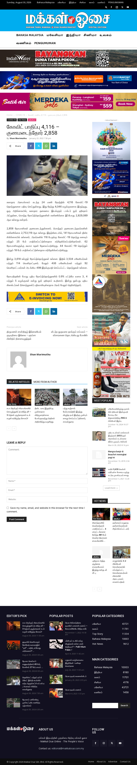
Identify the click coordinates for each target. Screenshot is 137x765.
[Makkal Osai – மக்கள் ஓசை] (68, 20)
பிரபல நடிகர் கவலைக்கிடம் (76, 676)
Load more (110, 487)
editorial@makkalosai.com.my (68, 748)
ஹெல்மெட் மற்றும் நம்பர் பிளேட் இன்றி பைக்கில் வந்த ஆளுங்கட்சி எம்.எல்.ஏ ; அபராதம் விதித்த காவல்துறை (33, 683)
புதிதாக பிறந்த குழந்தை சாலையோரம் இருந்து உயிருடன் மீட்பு (99, 567)
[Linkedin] (53, 146)
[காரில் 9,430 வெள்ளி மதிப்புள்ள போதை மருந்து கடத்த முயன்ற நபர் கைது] (99, 472)
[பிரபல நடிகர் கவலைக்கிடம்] (56, 679)
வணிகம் (101, 2)
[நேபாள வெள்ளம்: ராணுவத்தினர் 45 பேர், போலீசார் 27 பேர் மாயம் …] (13, 664)
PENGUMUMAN (115, 2)
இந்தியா (72, 2)
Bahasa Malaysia (45, 2)
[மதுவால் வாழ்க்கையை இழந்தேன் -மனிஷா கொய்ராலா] (56, 663)
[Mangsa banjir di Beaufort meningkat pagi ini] (99, 454)
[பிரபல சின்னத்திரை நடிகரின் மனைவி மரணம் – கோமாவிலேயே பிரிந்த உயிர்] (56, 626)
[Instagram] (116, 7)
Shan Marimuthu (18, 138)
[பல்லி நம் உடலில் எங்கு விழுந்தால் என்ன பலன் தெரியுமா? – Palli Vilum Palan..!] (56, 644)
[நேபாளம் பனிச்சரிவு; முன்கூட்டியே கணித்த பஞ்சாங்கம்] (13, 702)
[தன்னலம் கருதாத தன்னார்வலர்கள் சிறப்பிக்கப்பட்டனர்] (121, 514)
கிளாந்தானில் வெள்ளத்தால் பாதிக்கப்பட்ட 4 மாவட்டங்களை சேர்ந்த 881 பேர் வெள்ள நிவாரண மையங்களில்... (99, 532)
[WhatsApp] (46, 146)
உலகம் (91, 2)
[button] (106, 7)
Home (10, 115)
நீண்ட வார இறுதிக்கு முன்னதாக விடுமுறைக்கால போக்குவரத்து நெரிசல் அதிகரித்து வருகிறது (45, 415)
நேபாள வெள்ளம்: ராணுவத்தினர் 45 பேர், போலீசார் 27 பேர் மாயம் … (32, 664)
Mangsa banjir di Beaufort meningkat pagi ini (117, 454)
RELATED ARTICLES (19, 382)
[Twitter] (122, 7)
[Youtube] (127, 7)
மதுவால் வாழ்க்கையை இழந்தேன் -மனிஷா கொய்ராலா (74, 663)
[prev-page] (9, 428)
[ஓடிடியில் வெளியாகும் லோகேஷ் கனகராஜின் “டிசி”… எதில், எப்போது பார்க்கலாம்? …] (13, 645)
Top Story (12, 404)
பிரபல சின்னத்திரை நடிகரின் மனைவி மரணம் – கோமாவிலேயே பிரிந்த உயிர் (76, 626)
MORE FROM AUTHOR (45, 382)
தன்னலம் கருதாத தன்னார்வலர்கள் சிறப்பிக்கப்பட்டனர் (121, 526)
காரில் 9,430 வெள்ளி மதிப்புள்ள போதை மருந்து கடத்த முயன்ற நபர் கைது (118, 472)
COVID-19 (20, 115)
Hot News (22, 120)
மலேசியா (62, 2)
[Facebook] (111, 7)
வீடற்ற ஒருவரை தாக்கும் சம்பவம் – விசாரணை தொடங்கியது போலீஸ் (69, 333)
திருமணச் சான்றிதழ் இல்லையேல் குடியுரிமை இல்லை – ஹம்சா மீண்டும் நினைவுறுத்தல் (24, 335)
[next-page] (14, 428)
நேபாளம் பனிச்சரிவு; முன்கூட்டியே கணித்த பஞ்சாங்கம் (31, 703)
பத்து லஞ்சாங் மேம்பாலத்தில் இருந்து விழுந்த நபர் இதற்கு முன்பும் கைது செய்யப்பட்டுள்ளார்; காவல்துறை (75, 415)
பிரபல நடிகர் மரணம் (73, 690)
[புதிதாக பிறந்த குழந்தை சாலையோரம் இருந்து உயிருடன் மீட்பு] (101, 552)
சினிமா (83, 2)
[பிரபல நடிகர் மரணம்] (56, 693)
